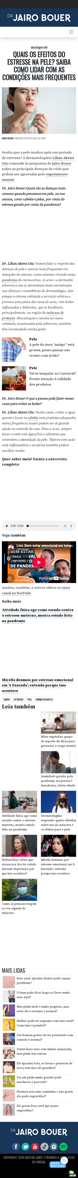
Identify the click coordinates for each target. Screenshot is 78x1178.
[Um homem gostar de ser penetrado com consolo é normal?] (9, 1038)
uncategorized (39, 47)
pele (29, 699)
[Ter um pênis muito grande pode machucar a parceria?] (9, 1081)
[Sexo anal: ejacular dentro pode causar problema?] (9, 982)
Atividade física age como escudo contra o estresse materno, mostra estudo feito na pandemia (37, 615)
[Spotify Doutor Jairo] (62, 1146)
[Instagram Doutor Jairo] (53, 1146)
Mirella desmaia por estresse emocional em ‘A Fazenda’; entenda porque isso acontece (37, 685)
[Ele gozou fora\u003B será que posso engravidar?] (9, 1109)
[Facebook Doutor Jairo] (15, 1146)
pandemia (9, 280)
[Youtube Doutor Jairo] (34, 1146)
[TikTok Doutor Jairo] (43, 1146)
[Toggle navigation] (71, 32)
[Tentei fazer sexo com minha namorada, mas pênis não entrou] (9, 1053)
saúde (7, 699)
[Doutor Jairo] (39, 17)
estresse (18, 699)
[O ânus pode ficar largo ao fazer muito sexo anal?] (9, 996)
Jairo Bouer (61, 163)
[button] (59, 1163)
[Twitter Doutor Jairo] (25, 1146)
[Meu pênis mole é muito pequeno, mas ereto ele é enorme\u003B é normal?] (9, 1010)
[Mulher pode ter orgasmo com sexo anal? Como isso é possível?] (9, 1024)
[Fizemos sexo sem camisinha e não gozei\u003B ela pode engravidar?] (9, 1095)
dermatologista (44, 699)
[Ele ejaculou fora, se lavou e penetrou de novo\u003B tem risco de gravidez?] (9, 1067)
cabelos (32, 417)
